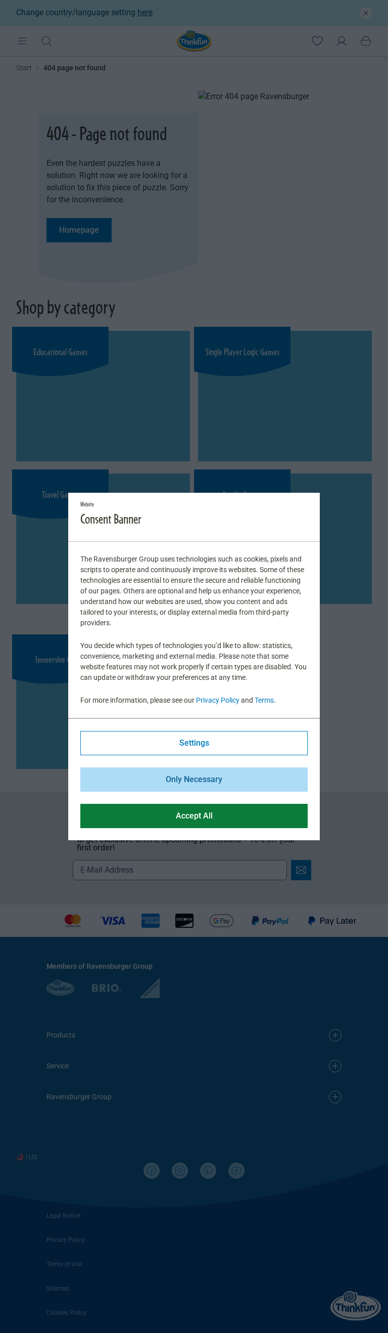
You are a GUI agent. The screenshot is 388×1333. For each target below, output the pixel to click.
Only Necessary (194, 779)
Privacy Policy (217, 700)
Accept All (194, 816)
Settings (194, 743)
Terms (264, 700)
